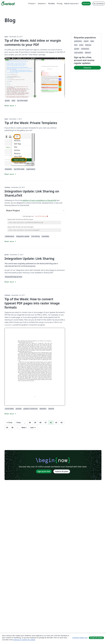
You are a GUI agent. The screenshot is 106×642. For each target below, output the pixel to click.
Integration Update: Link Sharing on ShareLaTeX (32, 193)
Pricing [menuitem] (59, 3)
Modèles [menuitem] (51, 3)
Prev (18, 422)
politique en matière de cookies (24, 640)
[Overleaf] (8, 3)
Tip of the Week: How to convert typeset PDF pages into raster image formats (32, 303)
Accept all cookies (96, 638)
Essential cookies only (79, 638)
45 (7, 427)
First (9, 422)
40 (40, 422)
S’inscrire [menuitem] (86, 3)
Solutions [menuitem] (41, 3)
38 (30, 422)
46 (12, 427)
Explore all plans (61, 471)
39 (35, 422)
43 (56, 422)
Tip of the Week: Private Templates (31, 123)
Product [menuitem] (31, 3)
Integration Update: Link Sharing (29, 258)
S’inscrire (87, 68)
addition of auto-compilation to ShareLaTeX (39, 200)
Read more (10, 106)
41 (46, 422)
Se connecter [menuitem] (98, 3)
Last (33, 427)
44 (61, 422)
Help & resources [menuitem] (71, 3)
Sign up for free (44, 471)
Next (24, 427)
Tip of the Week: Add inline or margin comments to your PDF (33, 42)
